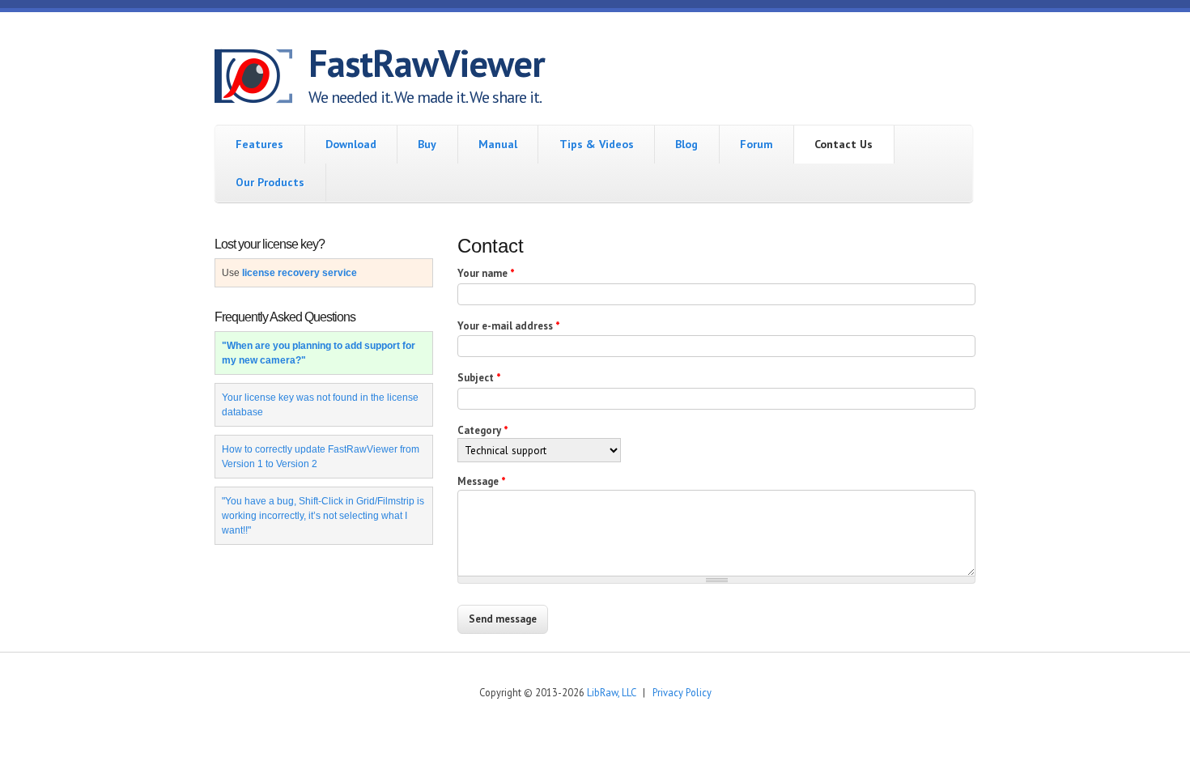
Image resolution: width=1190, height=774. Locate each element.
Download (350, 144)
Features (259, 144)
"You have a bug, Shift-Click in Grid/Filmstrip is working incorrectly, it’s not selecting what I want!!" (323, 515)
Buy (427, 144)
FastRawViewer (426, 63)
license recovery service (299, 273)
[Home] (261, 78)
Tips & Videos (596, 144)
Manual (497, 144)
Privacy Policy (682, 692)
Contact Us (843, 144)
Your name (486, 273)
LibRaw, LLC (611, 692)
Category (482, 430)
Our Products (270, 182)
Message (481, 481)
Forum (756, 144)
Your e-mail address (508, 326)
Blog (686, 144)
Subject (479, 378)
